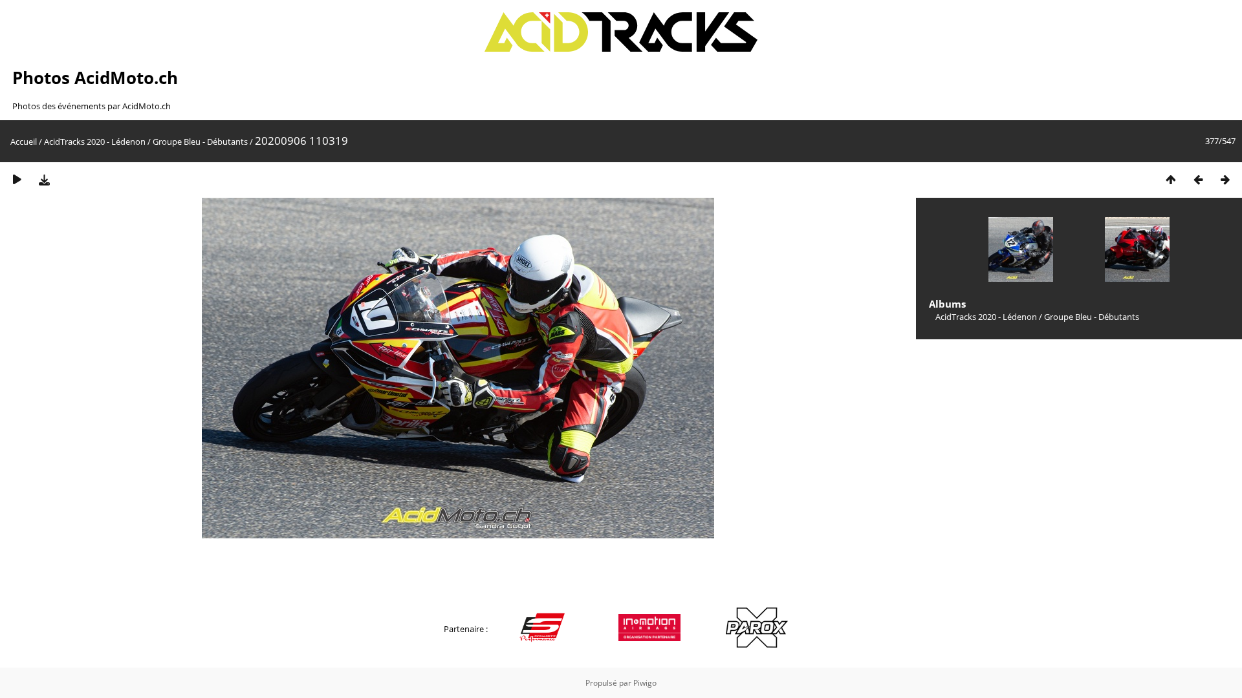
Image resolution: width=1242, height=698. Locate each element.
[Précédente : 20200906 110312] (1198, 179)
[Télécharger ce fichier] (44, 179)
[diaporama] (16, 179)
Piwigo (645, 682)
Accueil (23, 141)
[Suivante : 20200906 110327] (1225, 179)
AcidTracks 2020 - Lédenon (95, 141)
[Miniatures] (1170, 179)
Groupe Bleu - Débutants (200, 141)
